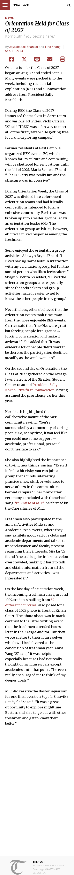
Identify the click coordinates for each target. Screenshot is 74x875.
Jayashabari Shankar (23, 47)
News (9, 17)
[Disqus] (37, 794)
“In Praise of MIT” (29, 503)
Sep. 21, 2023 (14, 51)
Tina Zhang (53, 47)
